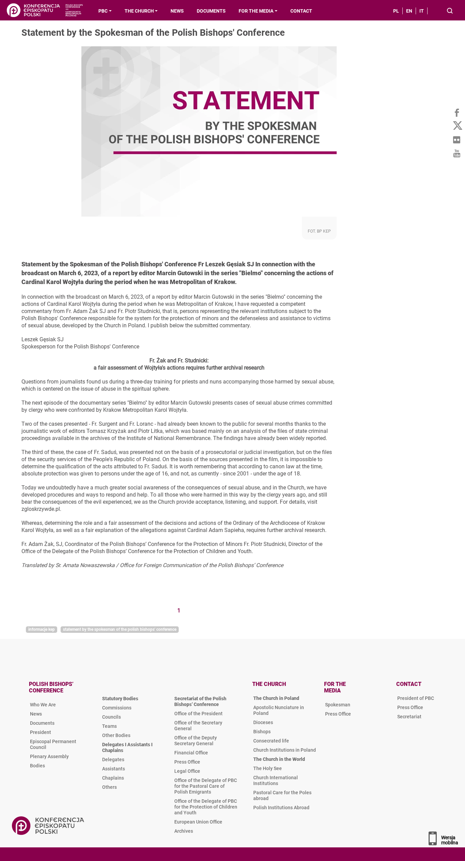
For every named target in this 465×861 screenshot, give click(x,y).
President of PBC (415, 698)
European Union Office (198, 822)
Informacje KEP (41, 629)
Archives (183, 831)
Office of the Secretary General (198, 725)
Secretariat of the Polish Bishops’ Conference (200, 701)
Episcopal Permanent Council (53, 744)
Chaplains (113, 778)
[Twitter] (456, 126)
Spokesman (337, 704)
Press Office (187, 762)
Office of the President (198, 713)
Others (109, 787)
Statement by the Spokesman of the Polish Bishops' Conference (119, 629)
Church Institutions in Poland (284, 750)
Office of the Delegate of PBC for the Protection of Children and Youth (205, 806)
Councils (111, 717)
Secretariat (409, 716)
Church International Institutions (275, 780)
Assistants (113, 768)
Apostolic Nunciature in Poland (278, 710)
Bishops (262, 731)
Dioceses (263, 722)
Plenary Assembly (49, 756)
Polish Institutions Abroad (281, 807)
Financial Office (191, 752)
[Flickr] (456, 139)
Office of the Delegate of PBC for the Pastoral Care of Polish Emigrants (205, 786)
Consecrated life (271, 740)
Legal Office (187, 771)
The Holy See (267, 768)
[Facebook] (456, 112)
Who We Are (43, 704)
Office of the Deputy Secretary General (195, 740)
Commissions (116, 707)
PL (396, 11)
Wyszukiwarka (450, 11)
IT (421, 11)
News (36, 714)
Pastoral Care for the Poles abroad (282, 795)
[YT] (456, 153)
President (40, 732)
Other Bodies (116, 735)
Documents (42, 723)
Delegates (113, 759)
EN (409, 11)
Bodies (37, 765)
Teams (109, 726)
